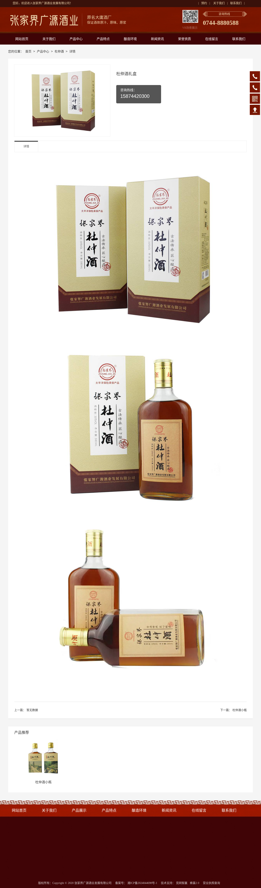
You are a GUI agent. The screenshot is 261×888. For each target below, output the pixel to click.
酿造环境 (139, 810)
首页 (28, 51)
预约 (204, 3)
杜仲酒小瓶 (239, 710)
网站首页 (19, 810)
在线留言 (199, 810)
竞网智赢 (181, 883)
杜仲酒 (60, 51)
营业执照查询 (211, 883)
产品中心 (43, 51)
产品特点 (110, 810)
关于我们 (219, 3)
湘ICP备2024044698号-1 (142, 883)
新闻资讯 (169, 810)
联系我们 (236, 3)
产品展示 (79, 810)
